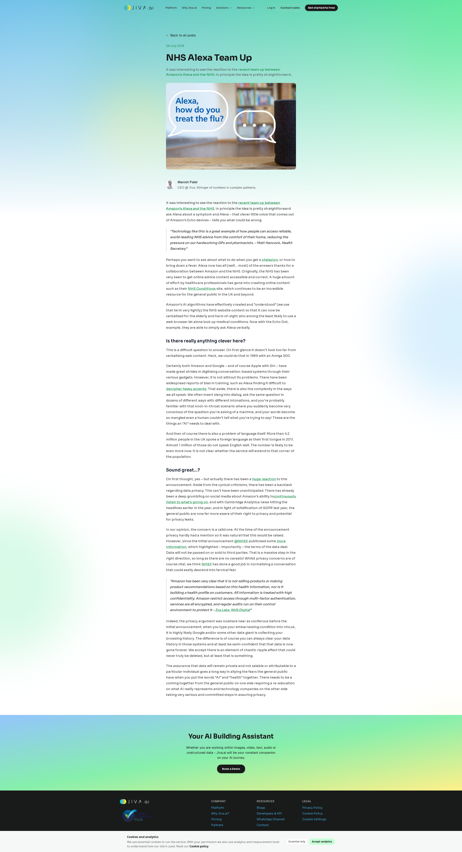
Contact (263, 825)
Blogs (261, 808)
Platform (171, 7)
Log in (271, 7)
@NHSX (241, 541)
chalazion (270, 260)
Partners (217, 825)
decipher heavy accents (186, 389)
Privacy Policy (312, 808)
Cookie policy (198, 846)
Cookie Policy (312, 813)
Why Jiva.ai (189, 7)
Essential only (297, 841)
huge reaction (264, 479)
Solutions (222, 7)
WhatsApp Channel (271, 819)
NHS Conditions (202, 289)
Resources (244, 7)
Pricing (206, 7)
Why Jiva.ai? (220, 813)
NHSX (207, 564)
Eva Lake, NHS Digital (232, 610)
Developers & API (269, 813)
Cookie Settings (314, 819)
